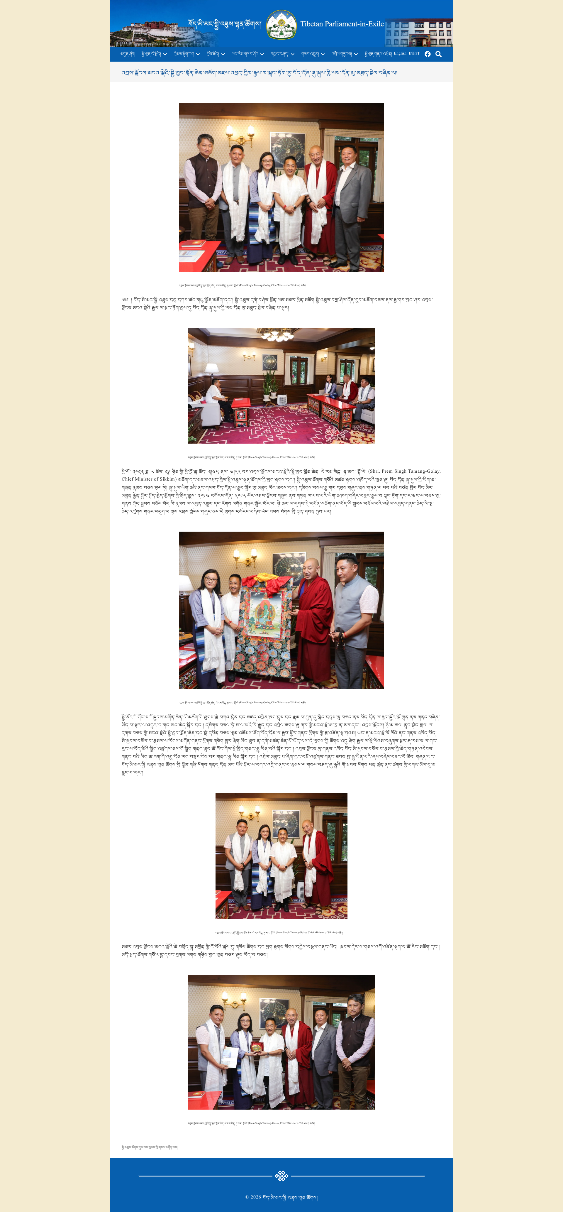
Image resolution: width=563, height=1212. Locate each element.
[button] (164, 54)
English (400, 54)
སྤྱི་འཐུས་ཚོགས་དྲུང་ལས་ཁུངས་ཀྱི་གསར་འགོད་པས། (149, 1147)
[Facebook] (428, 54)
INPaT (414, 54)
